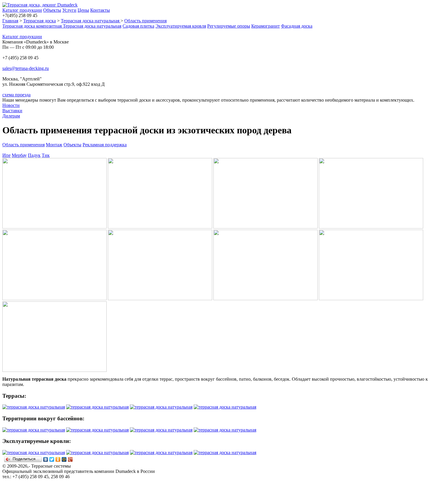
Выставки (12, 110)
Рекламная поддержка (105, 144)
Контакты (100, 10)
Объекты (52, 10)
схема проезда (16, 94)
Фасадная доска (296, 25)
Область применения (145, 20)
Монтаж (54, 144)
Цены (83, 10)
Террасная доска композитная (32, 25)
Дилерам (11, 115)
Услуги (69, 10)
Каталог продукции (22, 10)
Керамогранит (265, 25)
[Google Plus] (70, 459)
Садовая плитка (138, 25)
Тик (46, 155)
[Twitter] (52, 459)
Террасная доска (39, 20)
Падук (34, 155)
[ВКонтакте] (46, 459)
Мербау (19, 155)
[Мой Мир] (64, 459)
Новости (11, 105)
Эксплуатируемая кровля (180, 25)
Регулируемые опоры (228, 25)
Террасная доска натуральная (90, 20)
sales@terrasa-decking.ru (25, 68)
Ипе (6, 155)
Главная (10, 20)
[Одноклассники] (58, 459)
